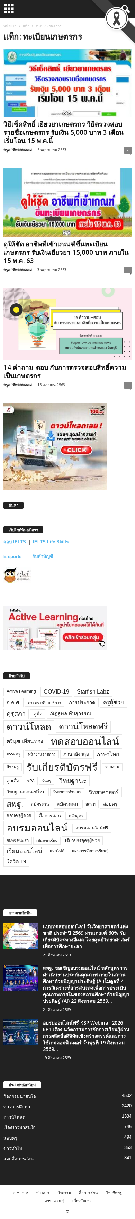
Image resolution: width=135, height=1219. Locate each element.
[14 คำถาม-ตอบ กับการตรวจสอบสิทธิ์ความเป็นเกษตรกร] (67, 324)
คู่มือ (37, 713)
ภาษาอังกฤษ (76, 754)
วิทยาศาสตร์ (104, 792)
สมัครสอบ (67, 804)
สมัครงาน (40, 804)
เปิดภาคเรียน (46, 840)
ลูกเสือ (13, 780)
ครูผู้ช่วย (113, 702)
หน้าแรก (9, 26)
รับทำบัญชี (43, 556)
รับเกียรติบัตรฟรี (62, 767)
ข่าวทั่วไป (12, 1148)
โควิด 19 (16, 861)
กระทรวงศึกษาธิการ (44, 702)
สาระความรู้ (54, 1200)
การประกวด (82, 702)
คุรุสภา (16, 713)
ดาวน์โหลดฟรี (83, 726)
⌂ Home (20, 1192)
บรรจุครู (13, 754)
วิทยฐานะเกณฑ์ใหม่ (26, 791)
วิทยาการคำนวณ (67, 792)
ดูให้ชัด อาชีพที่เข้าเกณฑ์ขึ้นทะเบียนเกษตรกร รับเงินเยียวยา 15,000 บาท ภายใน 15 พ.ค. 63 (66, 252)
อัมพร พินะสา (18, 840)
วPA (31, 780)
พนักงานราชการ (42, 754)
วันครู (46, 780)
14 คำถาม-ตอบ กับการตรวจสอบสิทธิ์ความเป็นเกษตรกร (64, 371)
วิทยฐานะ (73, 780)
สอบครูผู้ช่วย (19, 815)
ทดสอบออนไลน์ (85, 741)
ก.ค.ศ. (13, 702)
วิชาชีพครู (114, 1192)
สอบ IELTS (14, 542)
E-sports (13, 556)
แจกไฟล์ (57, 851)
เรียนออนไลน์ (24, 850)
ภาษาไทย (108, 754)
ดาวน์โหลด (29, 727)
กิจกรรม (64, 1192)
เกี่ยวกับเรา (81, 1200)
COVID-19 (56, 692)
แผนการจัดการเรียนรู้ (90, 851)
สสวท (91, 804)
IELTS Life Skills (51, 542)
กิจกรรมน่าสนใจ (19, 1096)
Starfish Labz (93, 692)
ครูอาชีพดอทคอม (17, 149)
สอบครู (110, 804)
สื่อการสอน (50, 815)
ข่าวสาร (43, 1192)
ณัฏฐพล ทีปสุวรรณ (70, 713)
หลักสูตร (76, 815)
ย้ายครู (13, 767)
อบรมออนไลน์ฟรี (91, 828)
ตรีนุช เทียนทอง (25, 741)
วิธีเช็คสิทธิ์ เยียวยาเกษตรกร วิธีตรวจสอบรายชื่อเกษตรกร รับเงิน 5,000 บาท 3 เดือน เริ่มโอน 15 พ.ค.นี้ (63, 132)
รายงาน (112, 767)
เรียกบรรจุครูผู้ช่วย (82, 840)
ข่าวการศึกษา (16, 1106)
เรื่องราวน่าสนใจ (19, 1127)
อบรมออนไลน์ (37, 828)
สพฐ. (15, 804)
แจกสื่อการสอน (18, 1158)
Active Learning (21, 691)
